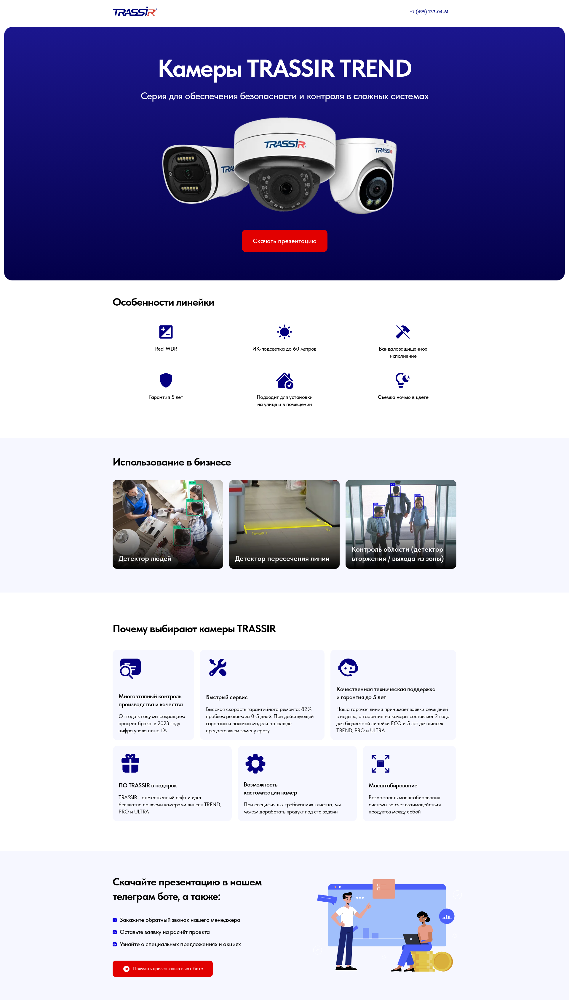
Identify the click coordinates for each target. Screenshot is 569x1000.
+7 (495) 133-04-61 (429, 12)
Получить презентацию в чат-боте (168, 968)
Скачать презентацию (285, 241)
